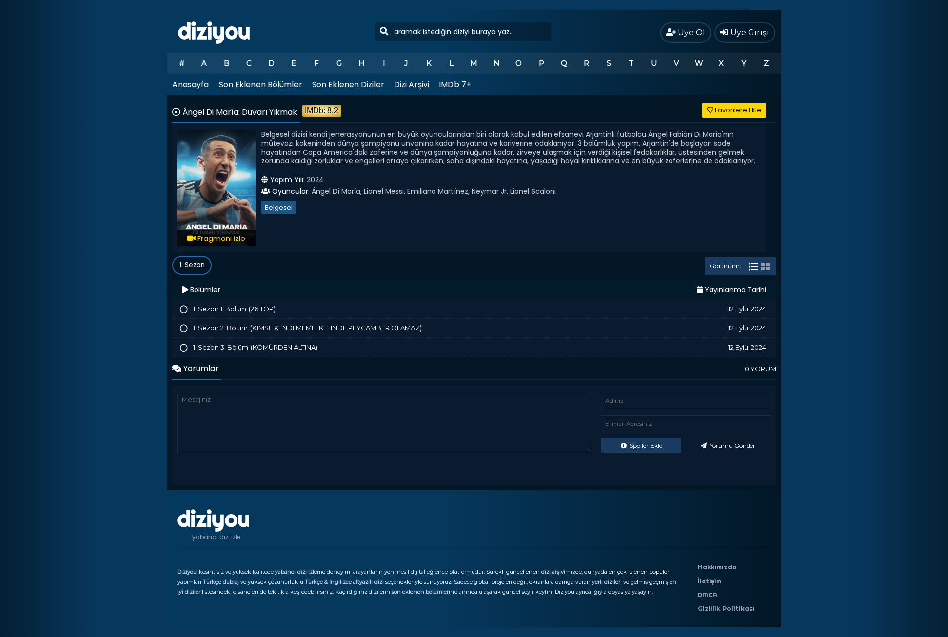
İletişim (709, 581)
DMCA (707, 594)
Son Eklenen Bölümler (260, 84)
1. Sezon (192, 265)
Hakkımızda (717, 567)
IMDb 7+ (455, 84)
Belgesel (279, 207)
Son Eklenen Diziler (348, 84)
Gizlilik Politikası (726, 608)
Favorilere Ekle (737, 110)
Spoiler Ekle (645, 445)
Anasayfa (190, 84)
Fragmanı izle (220, 238)
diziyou (214, 31)
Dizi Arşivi (411, 84)
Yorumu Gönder (731, 445)
